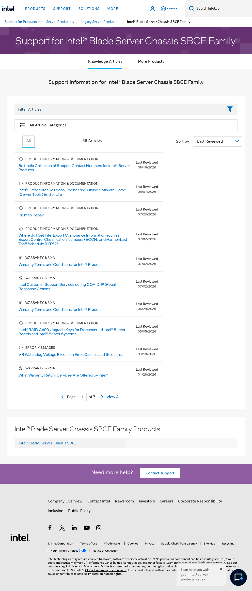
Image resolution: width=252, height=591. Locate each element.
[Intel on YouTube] (86, 528)
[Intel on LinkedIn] (74, 528)
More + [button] (114, 8)
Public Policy (79, 510)
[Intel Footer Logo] (20, 537)
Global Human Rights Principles (105, 570)
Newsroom (124, 501)
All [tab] (28, 140)
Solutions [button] (89, 8)
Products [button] (35, 8)
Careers (166, 501)
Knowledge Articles (105, 61)
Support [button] (62, 8)
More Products (151, 61)
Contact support (160, 473)
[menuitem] (59, 21)
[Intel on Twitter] (62, 528)
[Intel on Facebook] (50, 528)
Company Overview (65, 501)
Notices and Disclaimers (83, 566)
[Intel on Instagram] (98, 528)
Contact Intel (98, 501)
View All (114, 396)
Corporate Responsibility (200, 501)
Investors (147, 501)
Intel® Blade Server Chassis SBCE (48, 443)
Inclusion (55, 510)
